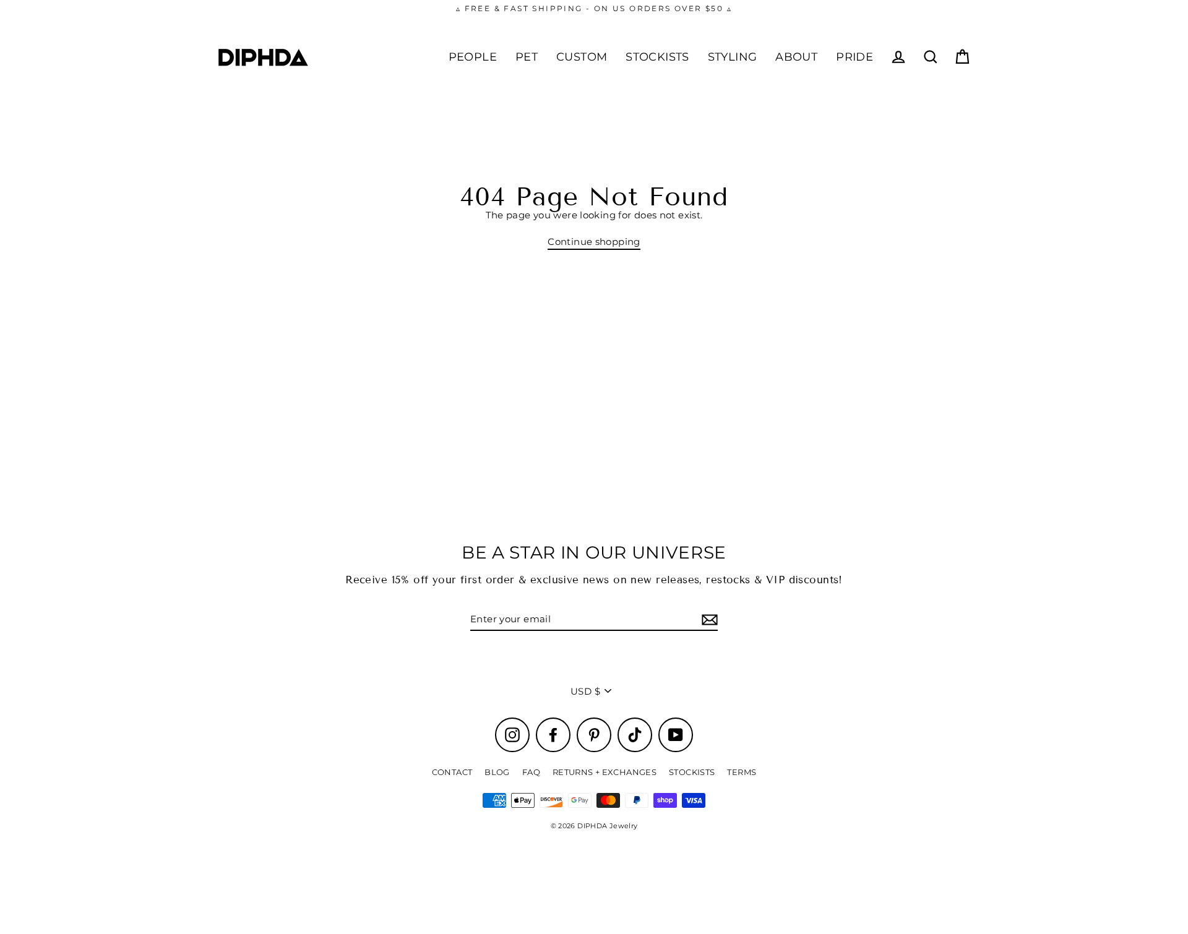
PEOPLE (473, 56)
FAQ (531, 772)
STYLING (732, 56)
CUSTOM (581, 56)
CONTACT (452, 772)
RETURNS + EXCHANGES (604, 772)
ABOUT (796, 56)
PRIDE (854, 56)
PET (526, 56)
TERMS (741, 772)
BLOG (497, 772)
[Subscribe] (708, 620)
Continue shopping (594, 241)
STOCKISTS (657, 56)
